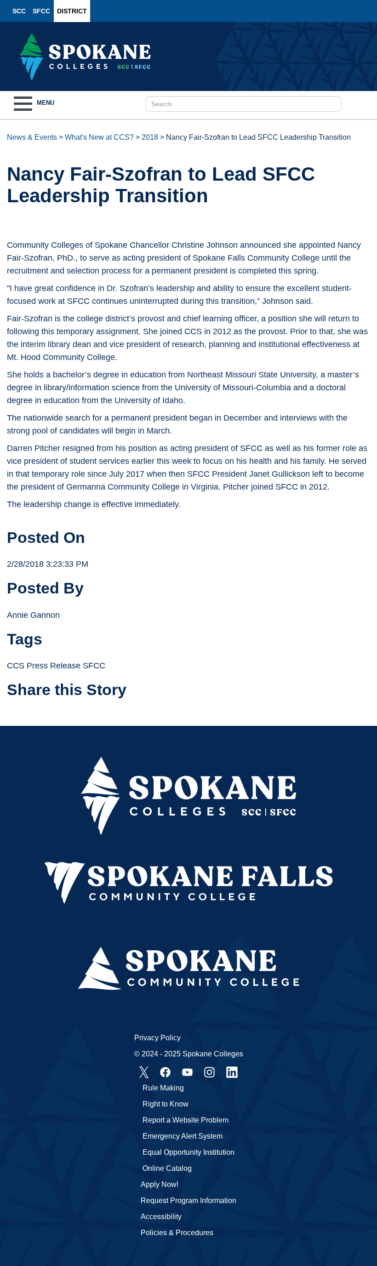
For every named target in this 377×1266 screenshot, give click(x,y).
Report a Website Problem (185, 1120)
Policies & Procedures (177, 1233)
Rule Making (163, 1088)
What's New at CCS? (99, 137)
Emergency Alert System (183, 1136)
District (72, 11)
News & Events (32, 137)
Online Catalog (167, 1168)
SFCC (41, 11)
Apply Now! (159, 1184)
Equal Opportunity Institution (188, 1152)
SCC (19, 11)
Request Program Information (188, 1200)
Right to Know (165, 1104)
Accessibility (161, 1216)
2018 (150, 137)
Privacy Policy (157, 1038)
